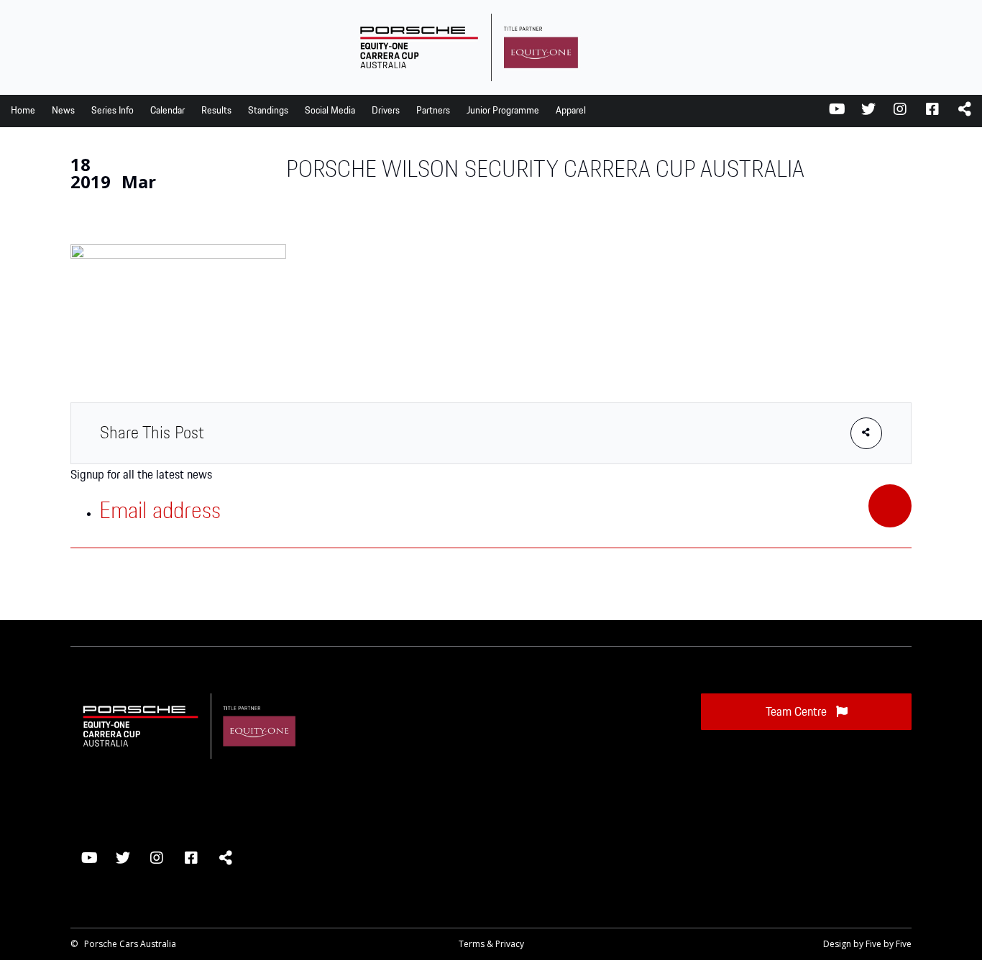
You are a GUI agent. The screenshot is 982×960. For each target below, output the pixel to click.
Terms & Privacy (491, 944)
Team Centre (798, 712)
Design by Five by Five (867, 944)
